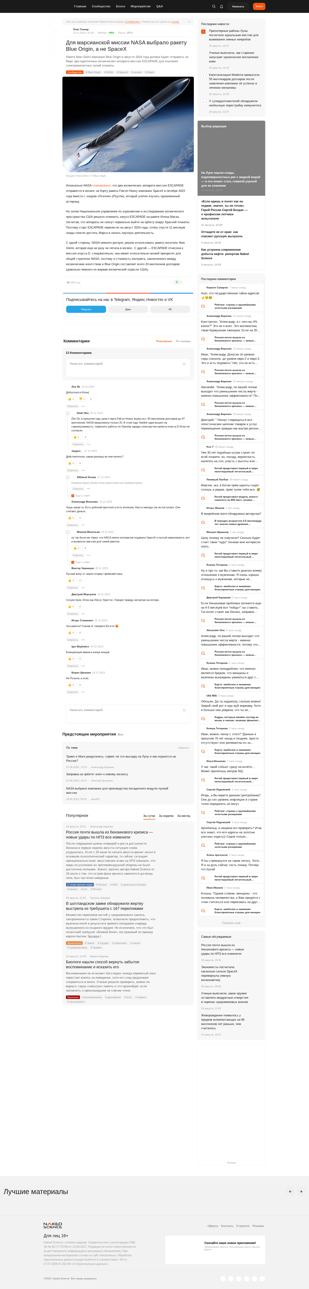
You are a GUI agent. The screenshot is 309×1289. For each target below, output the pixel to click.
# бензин (101, 884)
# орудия (103, 943)
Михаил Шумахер (218, 532)
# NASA (108, 72)
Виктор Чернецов (83, 568)
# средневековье (77, 947)
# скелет (135, 943)
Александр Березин (102, 767)
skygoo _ (77, 450)
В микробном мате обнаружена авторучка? (231, 513)
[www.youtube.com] (239, 1279)
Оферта (213, 1225)
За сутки (149, 816)
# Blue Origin (93, 72)
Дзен (128, 309)
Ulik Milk (212, 695)
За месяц (183, 816)
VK (170, 309)
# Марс (150, 72)
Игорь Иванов (215, 507)
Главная (80, 6)
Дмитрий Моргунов (84, 594)
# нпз (84, 889)
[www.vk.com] (231, 1279)
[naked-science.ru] (262, 1279)
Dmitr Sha (83, 413)
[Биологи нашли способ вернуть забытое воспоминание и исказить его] (175, 975)
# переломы (119, 943)
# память (141, 997)
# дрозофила (113, 997)
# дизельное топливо (133, 884)
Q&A (159, 6)
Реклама (258, 1225)
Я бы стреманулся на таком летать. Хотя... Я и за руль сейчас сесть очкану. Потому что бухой (231, 865)
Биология (73, 997)
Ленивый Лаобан (217, 479)
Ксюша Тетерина (217, 564)
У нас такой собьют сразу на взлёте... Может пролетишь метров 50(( (227, 769)
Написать (238, 6)
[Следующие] (301, 1191)
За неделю (166, 816)
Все (120, 734)
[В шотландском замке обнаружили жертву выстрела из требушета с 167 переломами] (175, 917)
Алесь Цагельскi (217, 854)
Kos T (210, 446)
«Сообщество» (132, 21)
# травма (96, 947)
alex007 (95, 799)
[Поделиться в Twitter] (50, 39)
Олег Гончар (81, 29)
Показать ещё (231, 922)
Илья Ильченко (216, 761)
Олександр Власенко (85, 501)
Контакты (227, 1225)
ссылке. (175, 21)
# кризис (72, 889)
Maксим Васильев (88, 531)
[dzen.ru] (247, 1279)
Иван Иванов (215, 887)
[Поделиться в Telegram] (50, 48)
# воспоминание (92, 997)
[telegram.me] (254, 1279)
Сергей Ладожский (218, 789)
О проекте (243, 1225)
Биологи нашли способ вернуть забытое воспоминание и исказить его (102, 964)
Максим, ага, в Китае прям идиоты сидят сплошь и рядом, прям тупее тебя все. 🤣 (230, 487)
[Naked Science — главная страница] (58, 6)
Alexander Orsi (216, 630)
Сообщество (101, 6)
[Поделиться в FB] (50, 30)
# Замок (89, 943)
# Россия (96, 889)
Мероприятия (141, 6)
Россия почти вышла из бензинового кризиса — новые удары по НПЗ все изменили (109, 834)
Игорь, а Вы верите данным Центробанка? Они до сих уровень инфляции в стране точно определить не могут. (230, 800)
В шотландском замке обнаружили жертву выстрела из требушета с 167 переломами (104, 906)
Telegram (86, 309)
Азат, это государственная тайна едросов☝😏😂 (230, 295)
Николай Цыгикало (102, 780)
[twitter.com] (223, 1279)
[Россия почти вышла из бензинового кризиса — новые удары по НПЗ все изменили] (175, 845)
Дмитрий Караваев (219, 597)
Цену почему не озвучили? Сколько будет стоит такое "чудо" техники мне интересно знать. (230, 542)
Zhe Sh (76, 386)
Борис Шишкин (81, 672)
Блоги (120, 6)
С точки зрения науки (79, 884)
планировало (101, 185)
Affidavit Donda (86, 477)
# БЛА (113, 884)
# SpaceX (122, 72)
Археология (74, 943)
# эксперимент (76, 1001)
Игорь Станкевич (82, 620)
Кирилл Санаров (217, 287)
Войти (259, 6)
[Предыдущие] (290, 1191)
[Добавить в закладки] (50, 21)
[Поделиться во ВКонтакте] (50, 57)
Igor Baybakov (80, 646)
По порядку (183, 341)
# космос (136, 72)
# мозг (128, 997)
